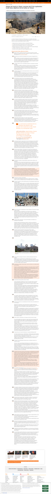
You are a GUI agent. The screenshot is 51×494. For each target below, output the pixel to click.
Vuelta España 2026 (20, 470)
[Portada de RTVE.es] (14, 1)
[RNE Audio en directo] (4, 1)
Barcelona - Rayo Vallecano (12, 468)
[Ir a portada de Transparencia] (36, 474)
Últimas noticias (26, 470)
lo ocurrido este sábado (23, 54)
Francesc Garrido (31, 468)
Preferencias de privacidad (45, 490)
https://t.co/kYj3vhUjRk (25, 135)
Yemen (37, 368)
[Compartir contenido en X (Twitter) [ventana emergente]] (34, 36)
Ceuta (41, 468)
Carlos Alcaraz (26, 468)
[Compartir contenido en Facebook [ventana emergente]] (32, 36)
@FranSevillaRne (21, 131)
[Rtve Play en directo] (3, 1)
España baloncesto (20, 468)
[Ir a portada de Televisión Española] (16, 474)
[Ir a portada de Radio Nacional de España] (23, 474)
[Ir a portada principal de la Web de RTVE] (8, 474)
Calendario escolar (36, 468)
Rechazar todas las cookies (45, 488)
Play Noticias (31, 470)
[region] (25, 488)
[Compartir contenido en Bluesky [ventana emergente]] (35, 36)
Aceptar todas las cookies (45, 486)
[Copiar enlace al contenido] (39, 36)
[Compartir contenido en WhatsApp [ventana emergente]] (37, 36)
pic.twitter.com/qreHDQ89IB (23, 137)
